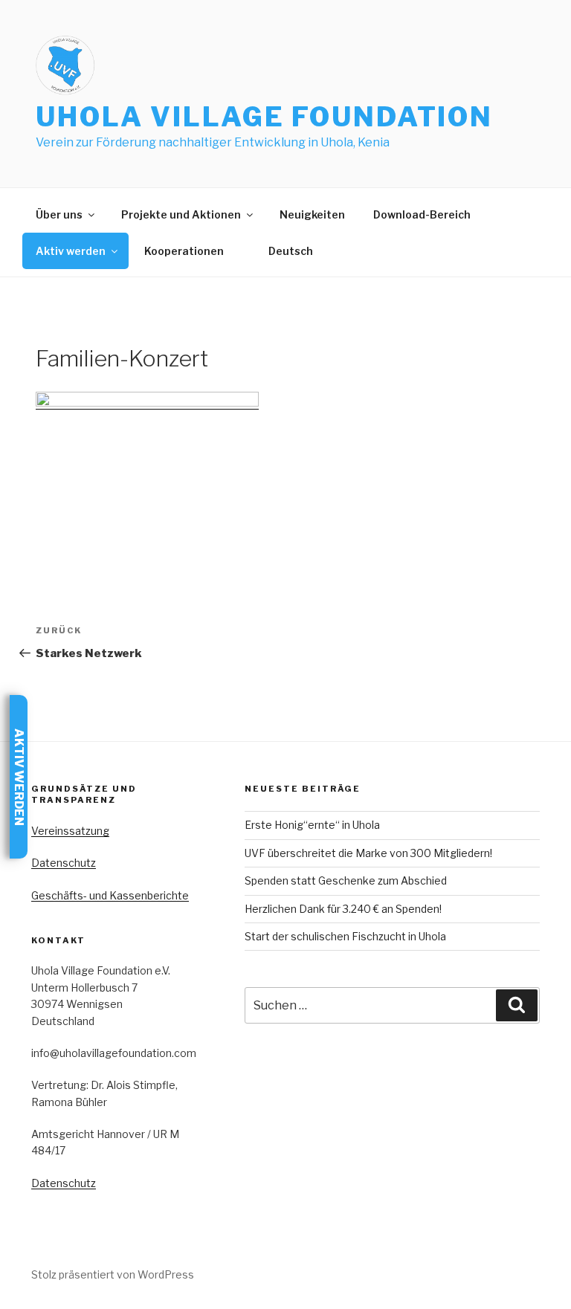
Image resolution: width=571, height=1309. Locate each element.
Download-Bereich (422, 214)
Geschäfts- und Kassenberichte (110, 895)
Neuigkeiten (312, 214)
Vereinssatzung (70, 830)
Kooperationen (184, 251)
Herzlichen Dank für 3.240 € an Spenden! (343, 908)
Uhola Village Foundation (264, 116)
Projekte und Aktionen (181, 214)
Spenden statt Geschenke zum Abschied (346, 880)
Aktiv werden (71, 251)
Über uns (59, 214)
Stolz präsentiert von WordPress (112, 1274)
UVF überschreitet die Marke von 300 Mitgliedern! (368, 853)
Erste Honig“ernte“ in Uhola (312, 824)
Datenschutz (63, 862)
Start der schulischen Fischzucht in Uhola (345, 936)
